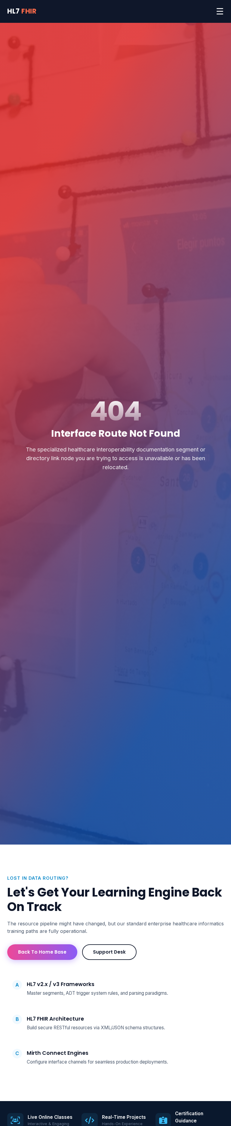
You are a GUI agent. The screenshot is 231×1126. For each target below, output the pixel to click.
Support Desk (109, 952)
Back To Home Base (42, 952)
